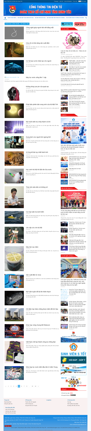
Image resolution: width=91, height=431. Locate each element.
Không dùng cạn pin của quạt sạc (37, 86)
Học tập (69, 401)
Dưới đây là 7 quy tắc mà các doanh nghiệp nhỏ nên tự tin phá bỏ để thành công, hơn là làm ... (77, 68)
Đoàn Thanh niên (11, 18)
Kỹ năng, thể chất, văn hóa (73, 405)
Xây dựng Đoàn (7, 401)
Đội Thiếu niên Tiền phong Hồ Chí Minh (55, 18)
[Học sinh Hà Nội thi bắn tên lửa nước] (14, 175)
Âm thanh (84, 1)
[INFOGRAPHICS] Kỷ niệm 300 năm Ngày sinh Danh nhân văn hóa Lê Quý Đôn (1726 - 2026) (77, 158)
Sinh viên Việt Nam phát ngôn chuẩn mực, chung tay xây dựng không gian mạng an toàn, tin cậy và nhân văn (73, 147)
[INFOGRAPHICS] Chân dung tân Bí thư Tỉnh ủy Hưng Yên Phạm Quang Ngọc (77, 176)
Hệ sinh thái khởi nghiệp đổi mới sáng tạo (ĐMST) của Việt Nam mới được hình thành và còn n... (77, 97)
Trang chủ (6, 400)
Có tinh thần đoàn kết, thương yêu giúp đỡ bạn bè (72, 84)
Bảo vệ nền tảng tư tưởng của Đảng (75, 17)
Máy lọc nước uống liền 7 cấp (36, 77)
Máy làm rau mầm (32, 247)
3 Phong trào (28, 400)
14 (35, 386)
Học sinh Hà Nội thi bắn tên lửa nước (39, 169)
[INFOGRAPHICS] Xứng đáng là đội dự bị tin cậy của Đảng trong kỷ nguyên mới (77, 182)
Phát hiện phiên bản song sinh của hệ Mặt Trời (42, 104)
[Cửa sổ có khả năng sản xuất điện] (14, 49)
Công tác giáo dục (8, 403)
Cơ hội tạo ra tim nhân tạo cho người (38, 61)
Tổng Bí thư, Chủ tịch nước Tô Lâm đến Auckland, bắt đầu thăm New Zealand (77, 224)
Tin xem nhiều (65, 29)
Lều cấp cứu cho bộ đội (34, 228)
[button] (86, 17)
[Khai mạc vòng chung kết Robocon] (14, 331)
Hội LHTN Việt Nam (9, 409)
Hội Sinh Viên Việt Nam (39, 18)
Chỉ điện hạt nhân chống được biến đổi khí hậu (42, 309)
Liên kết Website (68, 1)
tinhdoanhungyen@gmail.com (79, 424)
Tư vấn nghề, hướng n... (67, 255)
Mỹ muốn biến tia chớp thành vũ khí (38, 122)
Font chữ (75, 1)
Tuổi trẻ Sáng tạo (29, 403)
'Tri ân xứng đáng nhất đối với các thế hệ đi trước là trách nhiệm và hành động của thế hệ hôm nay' (73, 212)
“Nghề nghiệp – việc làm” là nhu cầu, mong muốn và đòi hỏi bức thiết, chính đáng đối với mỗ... (77, 62)
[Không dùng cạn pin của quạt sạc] (14, 93)
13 (32, 386)
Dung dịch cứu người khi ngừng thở (38, 137)
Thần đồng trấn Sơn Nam (75, 168)
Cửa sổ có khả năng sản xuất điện (37, 43)
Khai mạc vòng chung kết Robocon (38, 325)
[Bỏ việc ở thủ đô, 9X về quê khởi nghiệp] (64, 109)
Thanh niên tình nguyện (30, 401)
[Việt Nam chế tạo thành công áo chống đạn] (14, 352)
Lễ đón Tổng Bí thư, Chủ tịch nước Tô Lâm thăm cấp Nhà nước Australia (77, 230)
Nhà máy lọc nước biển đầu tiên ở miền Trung (41, 367)
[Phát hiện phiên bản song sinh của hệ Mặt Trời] (14, 110)
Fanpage (56, 1)
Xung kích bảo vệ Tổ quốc (31, 405)
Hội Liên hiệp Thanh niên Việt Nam (25, 18)
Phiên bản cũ (8, 426)
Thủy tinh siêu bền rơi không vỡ (37, 187)
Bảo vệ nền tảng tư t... (67, 188)
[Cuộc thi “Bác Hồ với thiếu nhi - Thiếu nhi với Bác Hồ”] (73, 40)
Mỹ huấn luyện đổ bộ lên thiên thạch (38, 292)
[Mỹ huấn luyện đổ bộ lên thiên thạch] (14, 298)
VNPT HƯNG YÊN (48, 430)
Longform (63, 115)
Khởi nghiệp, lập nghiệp (72, 403)
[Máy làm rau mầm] (14, 258)
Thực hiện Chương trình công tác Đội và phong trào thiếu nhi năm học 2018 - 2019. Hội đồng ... (77, 103)
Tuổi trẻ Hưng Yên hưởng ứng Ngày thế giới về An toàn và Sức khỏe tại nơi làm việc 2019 (77, 326)
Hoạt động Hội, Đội (10, 407)
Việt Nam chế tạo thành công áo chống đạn (41, 342)
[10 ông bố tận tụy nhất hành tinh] (14, 158)
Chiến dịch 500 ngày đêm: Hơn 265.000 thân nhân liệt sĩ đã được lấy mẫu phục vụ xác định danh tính (77, 242)
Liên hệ (61, 1)
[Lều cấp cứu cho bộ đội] (14, 234)
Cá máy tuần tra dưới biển (35, 212)
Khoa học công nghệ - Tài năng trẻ (16, 21)
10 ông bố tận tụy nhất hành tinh (37, 152)
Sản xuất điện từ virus (33, 275)
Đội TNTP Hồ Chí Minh (10, 413)
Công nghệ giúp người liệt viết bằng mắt (39, 27)
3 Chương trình (71, 400)
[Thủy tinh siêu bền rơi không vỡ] (14, 197)
